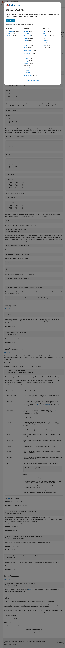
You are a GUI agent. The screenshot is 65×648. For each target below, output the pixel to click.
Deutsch (28, 68)
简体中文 (46, 40)
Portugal (26, 61)
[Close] (59, 5)
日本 (44, 45)
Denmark (26, 33)
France (26, 43)
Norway (26, 56)
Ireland (26, 45)
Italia (25, 47)
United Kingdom (28, 75)
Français (28, 72)
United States (9, 36)
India (44, 33)
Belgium (26, 31)
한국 (44, 47)
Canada (8, 33)
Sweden (26, 63)
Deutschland (27, 36)
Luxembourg (27, 50)
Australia (45, 31)
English (27, 70)
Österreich (27, 58)
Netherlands (27, 53)
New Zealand (46, 36)
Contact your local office (32, 80)
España (26, 38)
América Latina (10, 31)
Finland (26, 40)
